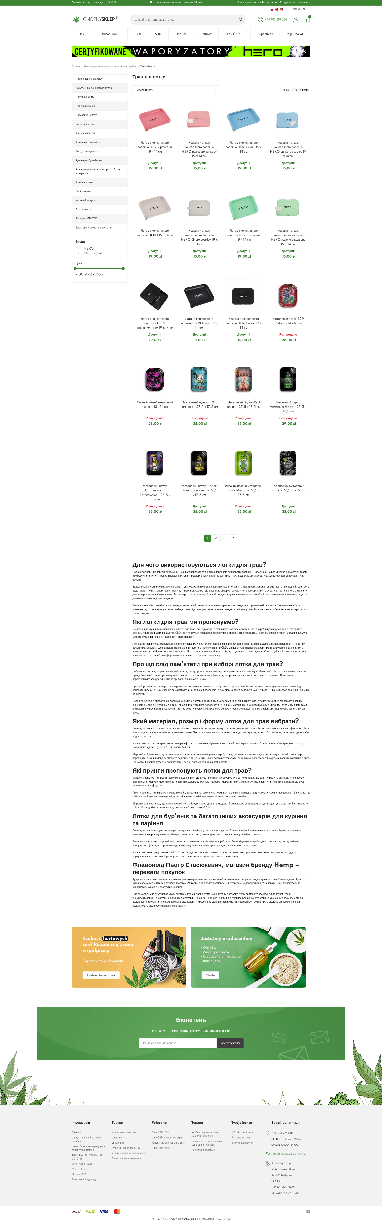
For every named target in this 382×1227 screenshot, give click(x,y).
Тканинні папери (85, 133)
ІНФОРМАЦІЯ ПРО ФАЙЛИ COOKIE (87, 1157)
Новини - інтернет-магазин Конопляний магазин (207, 1143)
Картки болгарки (85, 200)
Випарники (118, 1143)
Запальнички (83, 209)
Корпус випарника (86, 151)
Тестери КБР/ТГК (86, 218)
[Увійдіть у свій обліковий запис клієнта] (295, 19)
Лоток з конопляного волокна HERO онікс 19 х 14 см (199, 323)
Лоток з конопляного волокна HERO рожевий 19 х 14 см (155, 147)
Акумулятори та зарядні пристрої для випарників (98, 171)
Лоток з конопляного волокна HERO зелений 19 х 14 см (243, 235)
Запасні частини (85, 124)
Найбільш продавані (203, 1150)
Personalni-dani (241, 1137)
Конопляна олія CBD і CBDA (168, 1143)
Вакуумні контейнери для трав (94, 88)
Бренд (80, 241)
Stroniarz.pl (223, 1219)
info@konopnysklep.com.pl (289, 1154)
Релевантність (144, 90)
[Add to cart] (172, 176)
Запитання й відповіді (84, 1179)
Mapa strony (80, 1169)
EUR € (296, 9)
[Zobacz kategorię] (129, 957)
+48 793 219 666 (282, 1133)
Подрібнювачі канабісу (89, 78)
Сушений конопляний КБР (126, 1148)
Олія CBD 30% (161, 1148)
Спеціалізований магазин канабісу (86, 1139)
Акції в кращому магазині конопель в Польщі (205, 1134)
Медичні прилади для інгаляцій (129, 1153)
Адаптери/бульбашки (89, 160)
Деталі (149, 176)
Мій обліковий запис (242, 1132)
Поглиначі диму (85, 97)
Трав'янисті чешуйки (88, 142)
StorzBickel (93, 253)
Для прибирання (85, 106)
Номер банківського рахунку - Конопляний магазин (88, 1148)
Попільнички (83, 191)
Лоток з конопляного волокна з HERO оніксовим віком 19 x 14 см (154, 323)
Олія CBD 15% (160, 1132)
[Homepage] (95, 20)
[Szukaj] (241, 20)
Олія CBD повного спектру (167, 1137)
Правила (77, 1132)
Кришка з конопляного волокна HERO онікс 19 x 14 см (244, 323)
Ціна (79, 263)
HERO (89, 248)
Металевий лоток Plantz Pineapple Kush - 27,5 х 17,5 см (199, 490)
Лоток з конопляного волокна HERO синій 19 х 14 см (244, 147)
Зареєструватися (230, 1043)
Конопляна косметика (124, 1132)
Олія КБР (117, 1137)
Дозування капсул (86, 115)
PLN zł (306, 9)
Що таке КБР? (80, 1174)
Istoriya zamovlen (242, 1143)
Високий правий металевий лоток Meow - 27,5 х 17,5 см (243, 490)
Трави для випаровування (126, 1158)
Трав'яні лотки (84, 182)
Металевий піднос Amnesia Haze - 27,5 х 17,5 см (288, 407)
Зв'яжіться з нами (82, 1164)
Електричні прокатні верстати (93, 227)
